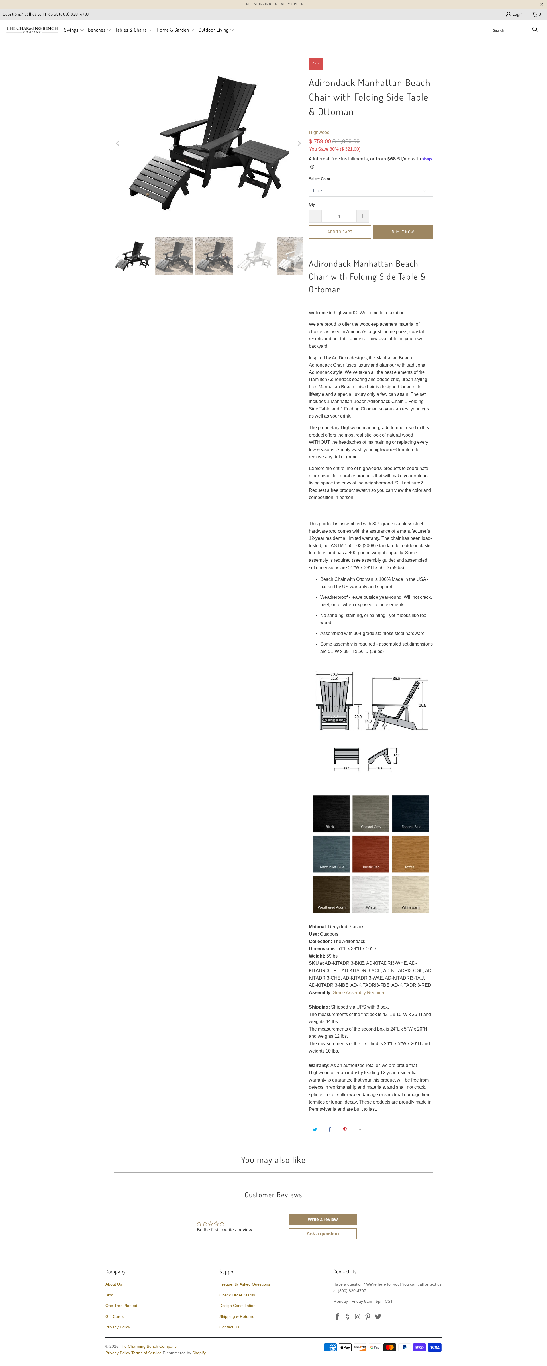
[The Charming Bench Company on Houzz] (348, 1317)
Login (518, 14)
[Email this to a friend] (360, 1129)
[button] (74, 30)
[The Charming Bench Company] (32, 30)
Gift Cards (114, 1316)
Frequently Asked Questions (244, 1284)
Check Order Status (237, 1295)
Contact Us (229, 1327)
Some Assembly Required (359, 992)
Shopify (199, 1353)
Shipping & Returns (236, 1316)
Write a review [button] (323, 1219)
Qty (312, 204)
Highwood (319, 132)
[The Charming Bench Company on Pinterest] (368, 1317)
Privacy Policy (117, 1327)
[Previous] (118, 143)
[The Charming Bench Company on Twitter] (378, 1317)
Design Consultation (237, 1305)
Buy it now (403, 232)
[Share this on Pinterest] (345, 1129)
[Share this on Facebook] (330, 1129)
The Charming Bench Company (148, 1346)
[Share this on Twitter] (315, 1129)
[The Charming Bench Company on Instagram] (358, 1317)
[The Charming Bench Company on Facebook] (337, 1317)
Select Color (319, 179)
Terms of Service (146, 1353)
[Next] (298, 143)
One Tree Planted (121, 1305)
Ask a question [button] (323, 1233)
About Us (113, 1284)
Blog (109, 1295)
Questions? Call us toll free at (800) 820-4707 (46, 14)
